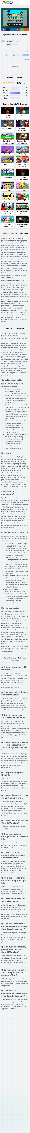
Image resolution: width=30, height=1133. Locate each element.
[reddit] (26, 29)
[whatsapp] (22, 29)
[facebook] (3, 29)
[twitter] (8, 29)
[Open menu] (27, 2)
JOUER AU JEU (16, 24)
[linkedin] (12, 29)
